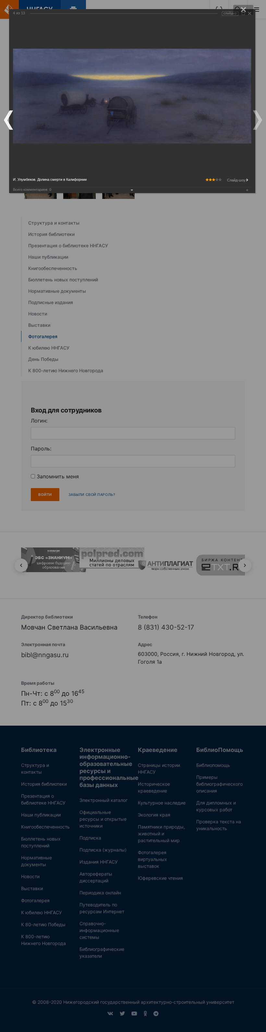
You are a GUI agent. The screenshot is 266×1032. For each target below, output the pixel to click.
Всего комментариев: (32, 189)
